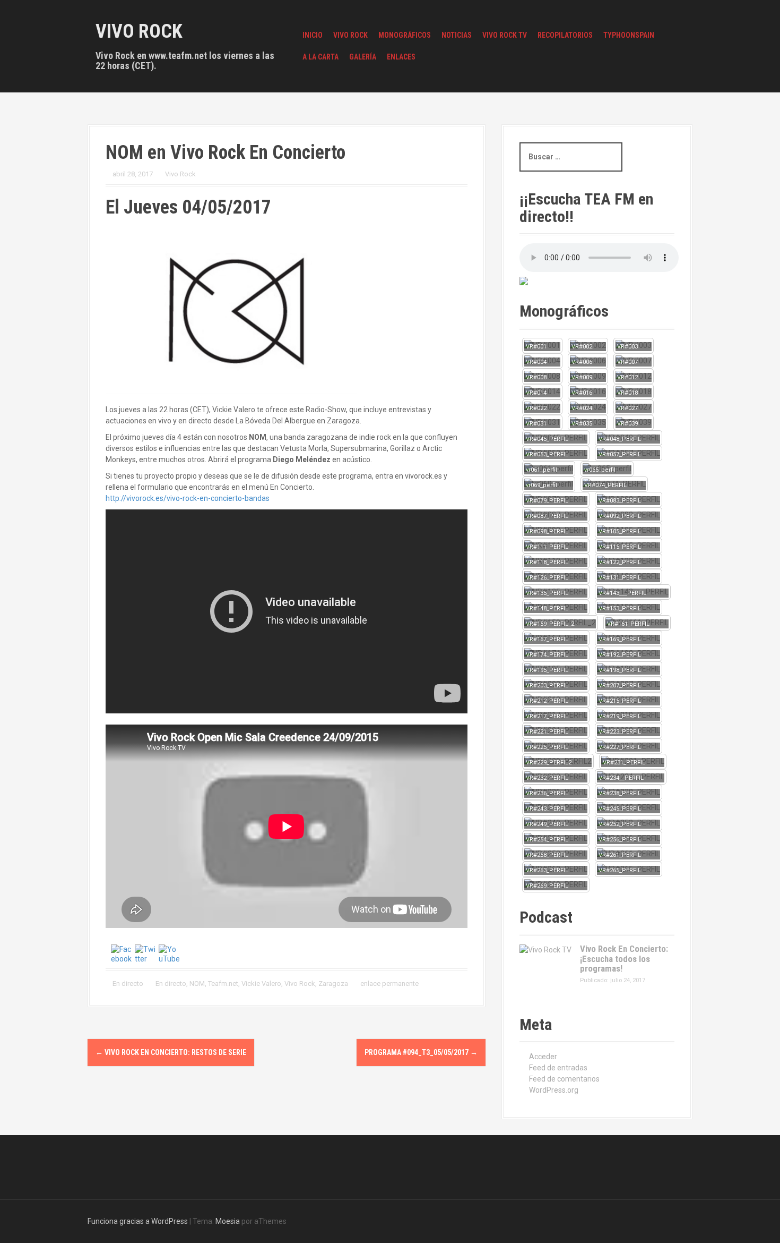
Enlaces (401, 57)
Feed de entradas (558, 1067)
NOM (197, 983)
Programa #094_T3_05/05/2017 (421, 1052)
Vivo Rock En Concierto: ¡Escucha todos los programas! (624, 958)
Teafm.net (223, 983)
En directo (127, 983)
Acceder (543, 1056)
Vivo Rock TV (504, 35)
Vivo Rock (139, 31)
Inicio (312, 35)
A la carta (320, 57)
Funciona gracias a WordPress (138, 1221)
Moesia (227, 1221)
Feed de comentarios (564, 1079)
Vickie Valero (261, 983)
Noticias (456, 35)
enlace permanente (389, 983)
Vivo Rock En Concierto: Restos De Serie (171, 1052)
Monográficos (404, 35)
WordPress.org (553, 1090)
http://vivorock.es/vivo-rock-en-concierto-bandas (188, 498)
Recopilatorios (565, 35)
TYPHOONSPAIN (628, 35)
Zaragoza (333, 983)
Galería (362, 57)
